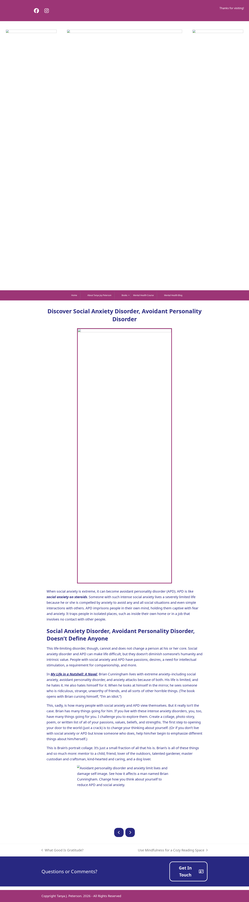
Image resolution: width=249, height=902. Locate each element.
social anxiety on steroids (67, 597)
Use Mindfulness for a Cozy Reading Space (171, 850)
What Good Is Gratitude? (63, 850)
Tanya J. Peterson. (69, 896)
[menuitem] (72, 295)
